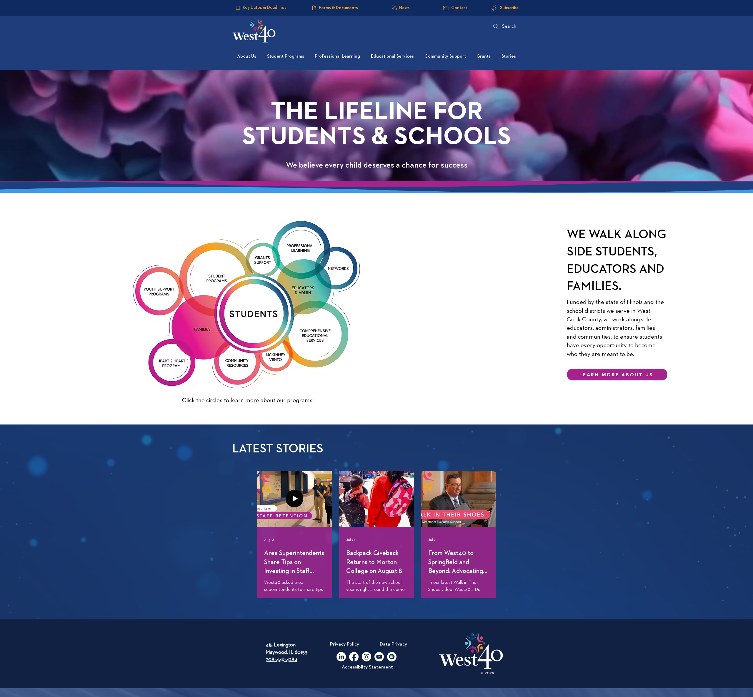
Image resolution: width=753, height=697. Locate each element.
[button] (337, 267)
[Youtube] (379, 656)
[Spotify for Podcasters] (392, 656)
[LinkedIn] (341, 656)
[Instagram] (366, 656)
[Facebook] (354, 656)
